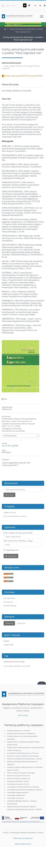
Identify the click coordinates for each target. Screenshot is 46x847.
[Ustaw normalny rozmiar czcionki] (40, 5)
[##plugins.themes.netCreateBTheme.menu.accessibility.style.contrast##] (24, 5)
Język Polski (8, 645)
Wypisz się (21, 623)
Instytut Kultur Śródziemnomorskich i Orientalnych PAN (25, 747)
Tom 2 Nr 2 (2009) (10, 445)
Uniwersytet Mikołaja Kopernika (17, 792)
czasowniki (25, 666)
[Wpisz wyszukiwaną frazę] (23, 489)
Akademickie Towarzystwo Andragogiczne (21, 733)
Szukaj (10, 495)
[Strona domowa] (17, 16)
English (6, 641)
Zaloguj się (11, 556)
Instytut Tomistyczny (14, 750)
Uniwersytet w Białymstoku (16, 795)
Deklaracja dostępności (23, 838)
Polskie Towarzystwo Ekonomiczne (18, 776)
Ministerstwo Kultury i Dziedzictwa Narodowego (23, 756)
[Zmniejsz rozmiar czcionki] (35, 5)
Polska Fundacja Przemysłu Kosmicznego (21, 773)
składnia (16, 666)
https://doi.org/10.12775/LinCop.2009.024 (23, 76)
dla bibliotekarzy (10, 606)
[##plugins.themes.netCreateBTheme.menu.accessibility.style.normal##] (29, 5)
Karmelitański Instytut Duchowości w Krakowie (22, 753)
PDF (5, 399)
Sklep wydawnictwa (23, 844)
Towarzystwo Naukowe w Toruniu (18, 784)
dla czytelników (9, 598)
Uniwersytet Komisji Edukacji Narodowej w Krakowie (24, 790)
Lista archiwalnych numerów (15, 516)
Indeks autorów (10, 512)
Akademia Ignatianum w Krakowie (18, 730)
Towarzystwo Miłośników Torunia (18, 781)
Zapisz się (9, 623)
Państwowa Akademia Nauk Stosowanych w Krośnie (24, 759)
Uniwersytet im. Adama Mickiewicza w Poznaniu (23, 787)
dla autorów (8, 602)
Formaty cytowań (10, 436)
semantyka (8, 666)
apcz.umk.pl (23, 715)
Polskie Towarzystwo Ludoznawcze (18, 778)
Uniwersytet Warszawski (15, 798)
